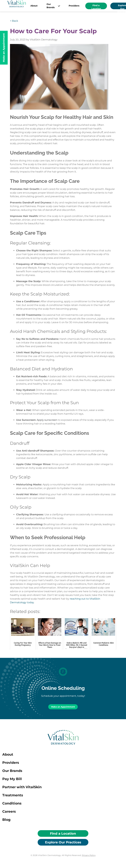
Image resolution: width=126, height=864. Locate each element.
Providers (74, 5)
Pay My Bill (12, 779)
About (33, 5)
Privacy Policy (89, 855)
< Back (14, 20)
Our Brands (51, 6)
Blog (6, 820)
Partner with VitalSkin (22, 787)
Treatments (12, 795)
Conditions (12, 803)
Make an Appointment (63, 707)
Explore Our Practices (63, 842)
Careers (9, 811)
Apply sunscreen (47, 419)
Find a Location (96, 6)
